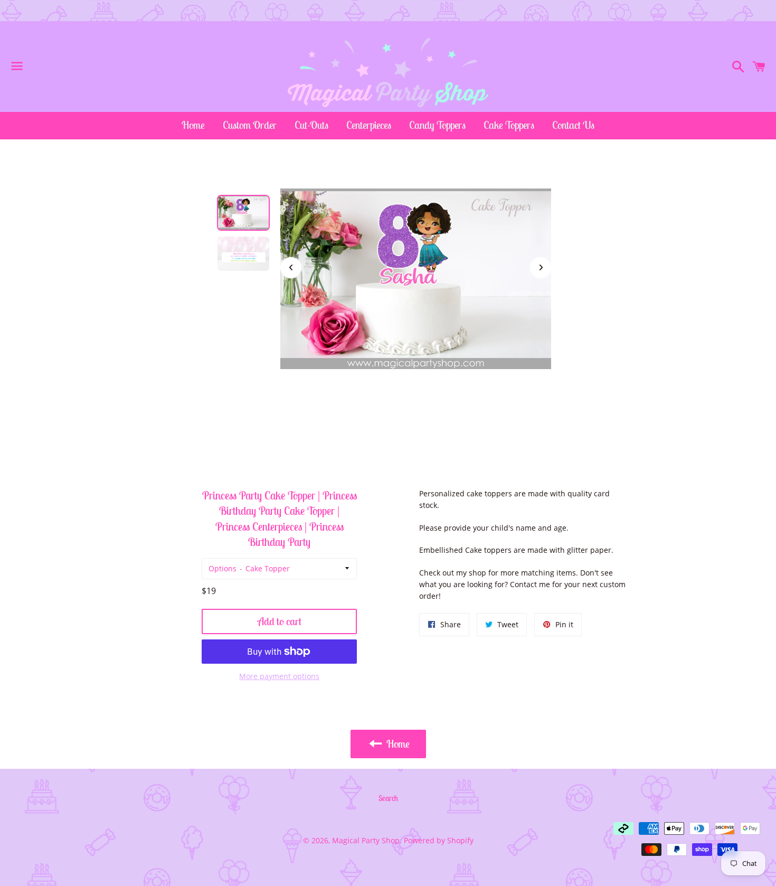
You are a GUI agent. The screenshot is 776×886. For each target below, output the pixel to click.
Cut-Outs (311, 124)
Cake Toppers (509, 124)
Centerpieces (368, 124)
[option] (243, 213)
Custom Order (250, 124)
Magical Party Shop (366, 840)
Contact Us (573, 124)
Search (388, 798)
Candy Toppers (437, 124)
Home (193, 124)
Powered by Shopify (439, 840)
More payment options (279, 676)
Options (222, 568)
